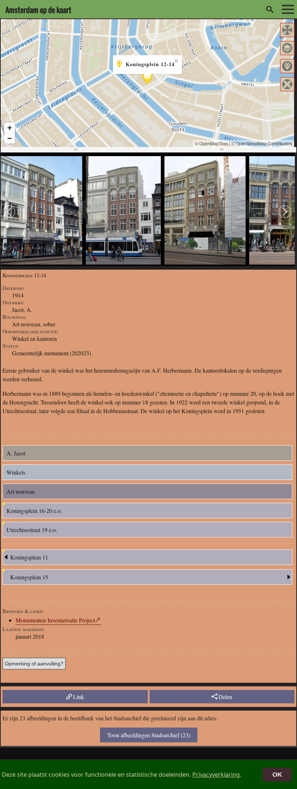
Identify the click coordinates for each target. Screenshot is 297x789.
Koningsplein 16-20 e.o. (34, 510)
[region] (147, 83)
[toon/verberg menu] (286, 9)
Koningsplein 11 (29, 557)
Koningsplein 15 (29, 577)
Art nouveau (21, 491)
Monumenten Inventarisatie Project (55, 620)
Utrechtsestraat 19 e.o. (32, 529)
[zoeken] (270, 9)
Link (78, 696)
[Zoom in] (9, 128)
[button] (287, 30)
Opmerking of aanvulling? (34, 663)
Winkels (16, 472)
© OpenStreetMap (249, 143)
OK (277, 774)
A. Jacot (16, 453)
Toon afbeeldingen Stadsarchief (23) (148, 735)
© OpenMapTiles (211, 143)
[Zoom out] (9, 138)
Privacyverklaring (216, 775)
